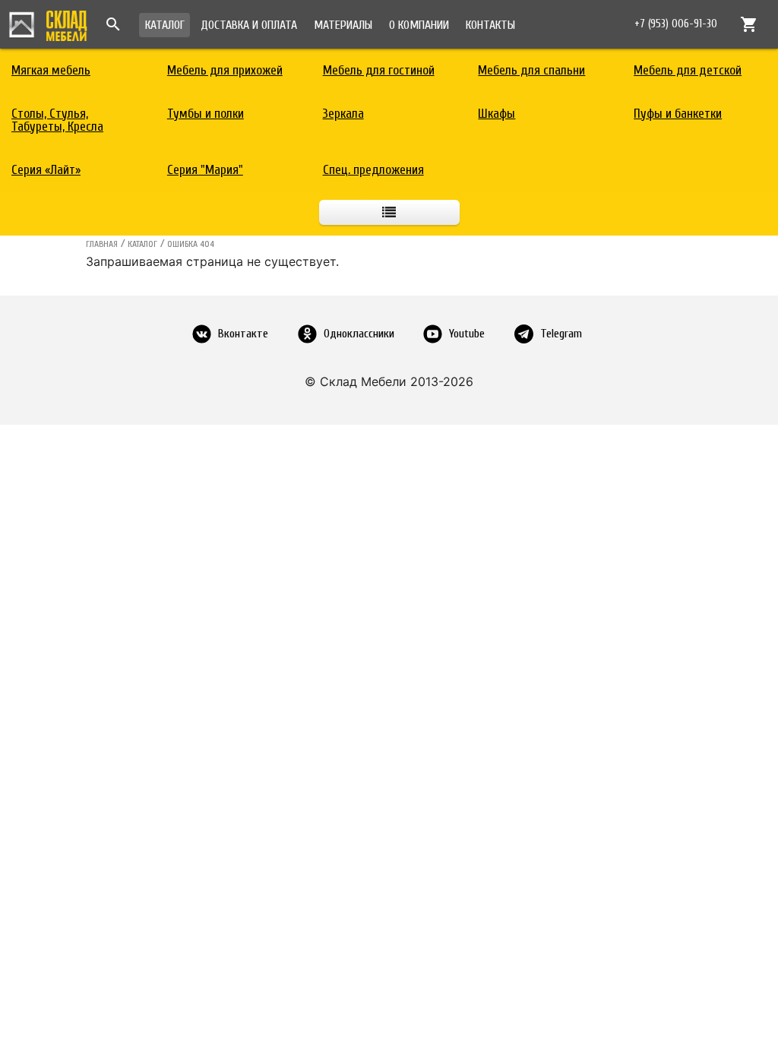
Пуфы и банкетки (678, 113)
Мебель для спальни (531, 70)
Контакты (490, 25)
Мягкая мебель (50, 70)
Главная (102, 244)
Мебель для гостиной (379, 70)
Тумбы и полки (205, 113)
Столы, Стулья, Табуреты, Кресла (57, 120)
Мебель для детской (688, 70)
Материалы (343, 25)
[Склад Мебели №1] (47, 23)
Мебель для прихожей (225, 70)
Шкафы (496, 113)
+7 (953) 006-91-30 (675, 23)
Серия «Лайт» (46, 170)
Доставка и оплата (249, 25)
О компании (419, 25)
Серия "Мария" (205, 170)
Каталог (165, 25)
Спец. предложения (373, 170)
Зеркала (343, 113)
